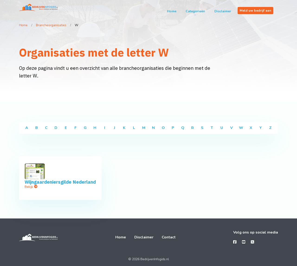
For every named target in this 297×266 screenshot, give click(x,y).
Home (171, 11)
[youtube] (243, 242)
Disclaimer (222, 11)
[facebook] (234, 242)
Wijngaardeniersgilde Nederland (60, 182)
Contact (169, 237)
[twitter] (252, 242)
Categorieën (195, 11)
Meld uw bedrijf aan (255, 10)
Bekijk (29, 187)
